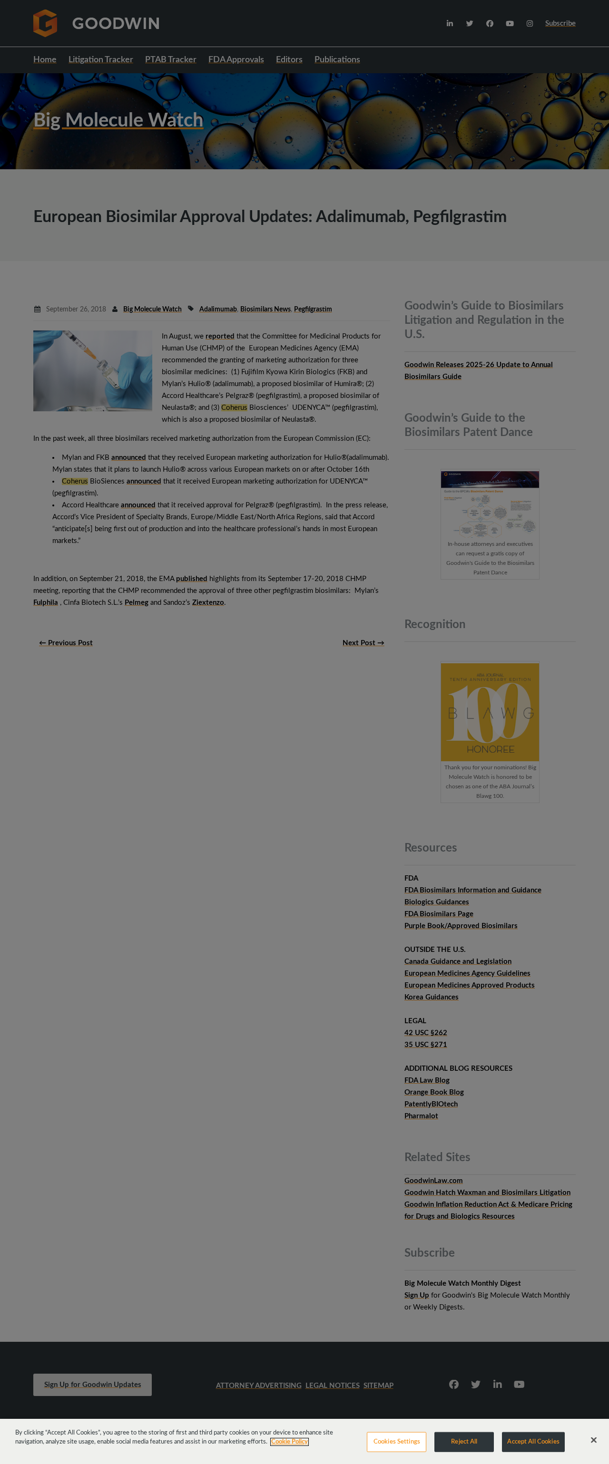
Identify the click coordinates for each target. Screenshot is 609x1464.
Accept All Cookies (533, 1442)
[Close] (593, 1440)
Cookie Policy (289, 1442)
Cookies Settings (396, 1442)
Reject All (464, 1442)
